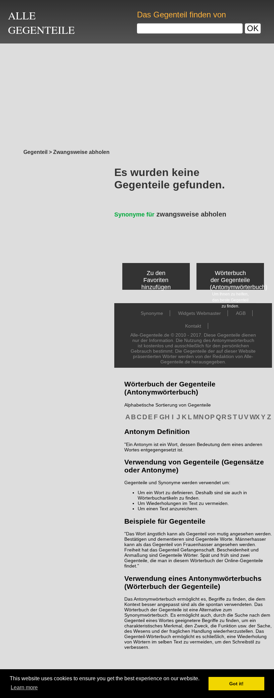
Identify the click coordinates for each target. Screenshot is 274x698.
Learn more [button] (24, 687)
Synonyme (152, 313)
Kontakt (193, 326)
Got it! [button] (236, 683)
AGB (241, 313)
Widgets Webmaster (199, 313)
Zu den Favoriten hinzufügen (156, 280)
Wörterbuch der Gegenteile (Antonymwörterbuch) (238, 280)
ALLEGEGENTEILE (41, 22)
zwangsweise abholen (170, 214)
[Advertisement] (137, 94)
